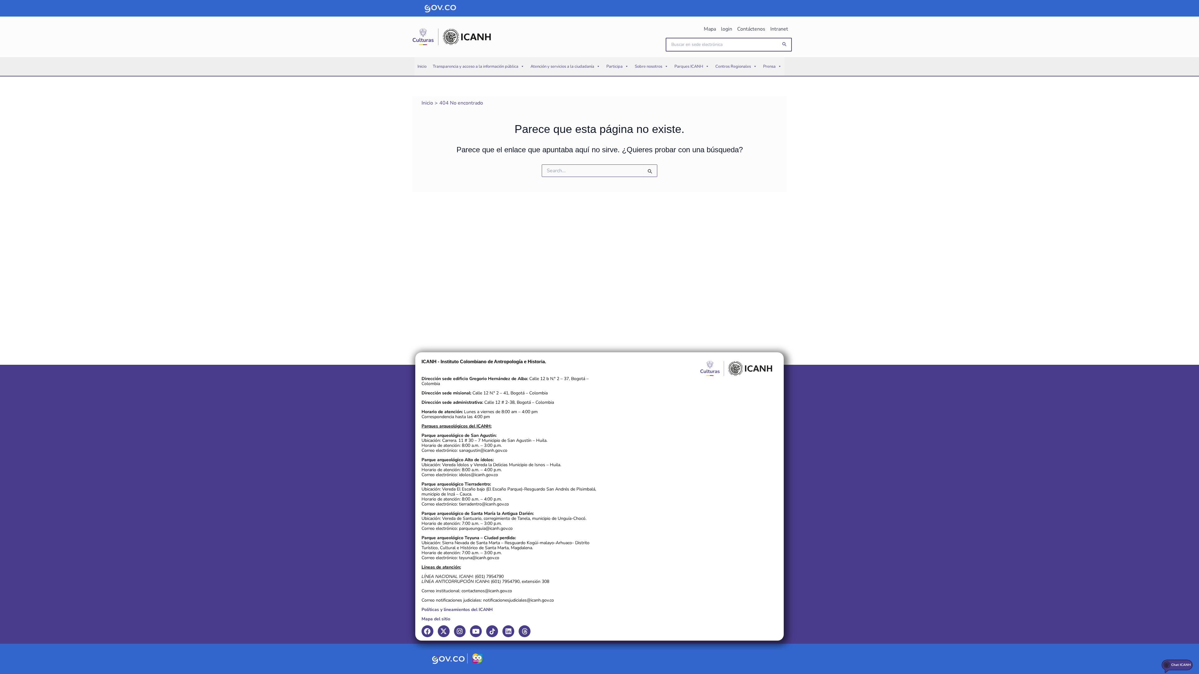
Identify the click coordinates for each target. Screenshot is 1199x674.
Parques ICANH (688, 66)
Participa (614, 66)
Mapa (710, 29)
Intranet (779, 29)
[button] (784, 44)
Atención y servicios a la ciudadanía (562, 66)
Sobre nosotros (648, 66)
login (726, 29)
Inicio (422, 66)
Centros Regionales (733, 66)
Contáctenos (751, 29)
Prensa (769, 66)
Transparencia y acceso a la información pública (475, 66)
